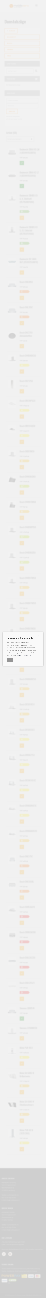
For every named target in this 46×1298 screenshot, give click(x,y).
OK (10, 660)
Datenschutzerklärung (23, 655)
